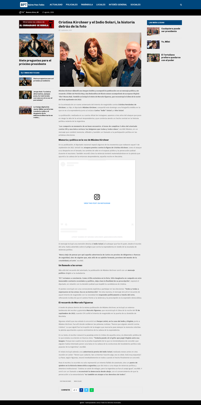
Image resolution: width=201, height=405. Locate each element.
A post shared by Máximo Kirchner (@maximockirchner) (97, 237)
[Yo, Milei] (153, 44)
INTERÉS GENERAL (118, 4)
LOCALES (100, 4)
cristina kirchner (65, 381)
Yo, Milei (165, 41)
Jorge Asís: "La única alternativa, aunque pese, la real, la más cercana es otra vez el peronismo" (42, 96)
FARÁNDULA (87, 4)
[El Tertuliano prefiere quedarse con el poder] (153, 58)
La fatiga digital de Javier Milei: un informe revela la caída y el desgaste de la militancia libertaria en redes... (43, 112)
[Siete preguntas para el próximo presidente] (36, 45)
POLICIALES (72, 4)
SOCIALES (136, 4)
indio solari (78, 381)
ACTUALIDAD (56, 4)
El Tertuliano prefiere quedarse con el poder (171, 58)
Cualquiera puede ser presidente (170, 30)
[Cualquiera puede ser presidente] (153, 31)
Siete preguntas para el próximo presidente (35, 62)
